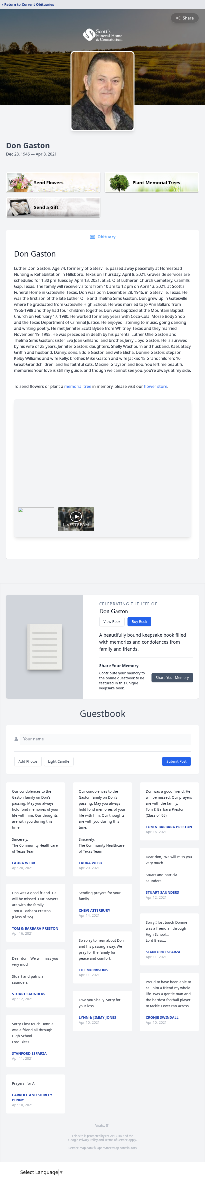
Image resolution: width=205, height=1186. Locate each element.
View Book (112, 621)
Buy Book (139, 621)
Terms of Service (116, 1140)
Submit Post (176, 761)
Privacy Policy (88, 1140)
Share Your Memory (172, 677)
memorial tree (77, 386)
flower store (155, 386)
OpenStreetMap (108, 1148)
